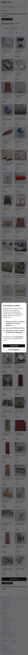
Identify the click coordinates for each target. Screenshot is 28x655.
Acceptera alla (14, 346)
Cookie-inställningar (14, 349)
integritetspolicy (19, 337)
